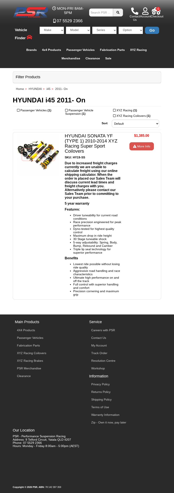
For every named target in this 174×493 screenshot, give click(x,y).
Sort (105, 123)
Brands (31, 50)
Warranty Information (105, 414)
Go (152, 30)
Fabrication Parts (112, 50)
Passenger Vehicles (80, 50)
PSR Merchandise (29, 368)
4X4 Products (26, 330)
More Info (143, 146)
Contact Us (98, 337)
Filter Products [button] (28, 77)
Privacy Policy (100, 384)
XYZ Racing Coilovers (31, 353)
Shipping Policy (101, 399)
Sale (108, 58)
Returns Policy (101, 392)
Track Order (99, 353)
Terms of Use (100, 407)
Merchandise (71, 58)
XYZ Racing (138, 50)
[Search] (118, 12)
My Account (99, 345)
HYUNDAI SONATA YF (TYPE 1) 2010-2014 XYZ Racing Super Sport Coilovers (91, 143)
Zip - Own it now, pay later (108, 422)
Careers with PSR (103, 330)
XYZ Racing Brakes (30, 360)
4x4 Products (51, 50)
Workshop (98, 368)
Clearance (93, 58)
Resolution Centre (103, 360)
